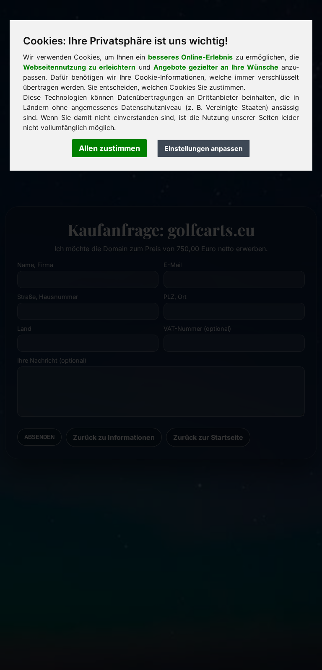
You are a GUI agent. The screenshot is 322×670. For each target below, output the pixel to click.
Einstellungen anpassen (203, 148)
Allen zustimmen (109, 148)
